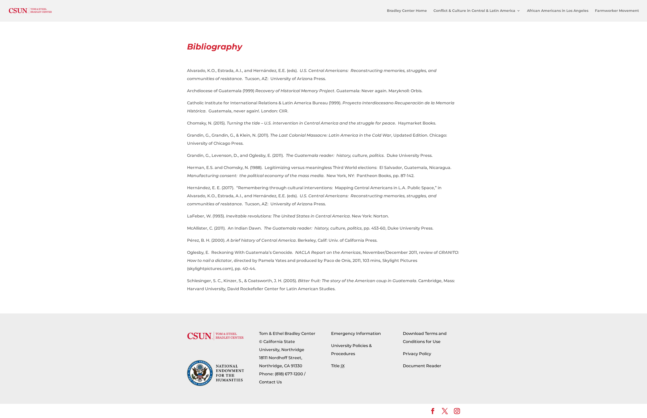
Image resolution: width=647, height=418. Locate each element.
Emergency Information (356, 333)
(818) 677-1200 (289, 374)
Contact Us (270, 382)
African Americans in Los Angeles (557, 11)
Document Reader (422, 365)
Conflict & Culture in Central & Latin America (474, 11)
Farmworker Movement (617, 11)
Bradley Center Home (407, 11)
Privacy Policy (417, 353)
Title (338, 365)
